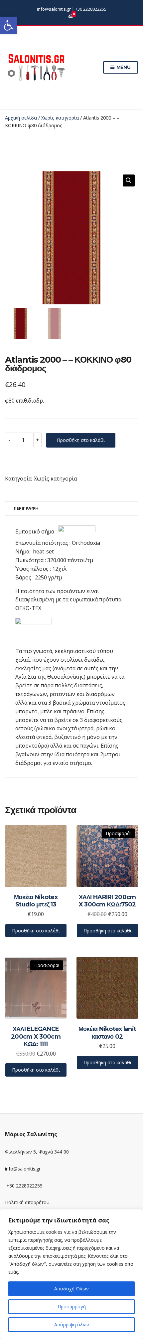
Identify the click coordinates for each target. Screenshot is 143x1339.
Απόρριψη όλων (71, 1324)
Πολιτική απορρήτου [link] (27, 1202)
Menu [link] (123, 67)
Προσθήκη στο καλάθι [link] (36, 930)
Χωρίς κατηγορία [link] (60, 118)
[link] (8, 25)
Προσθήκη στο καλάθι (81, 440)
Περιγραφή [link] (26, 508)
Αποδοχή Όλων (71, 1288)
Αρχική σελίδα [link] (21, 118)
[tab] (71, 508)
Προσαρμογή (72, 1306)
